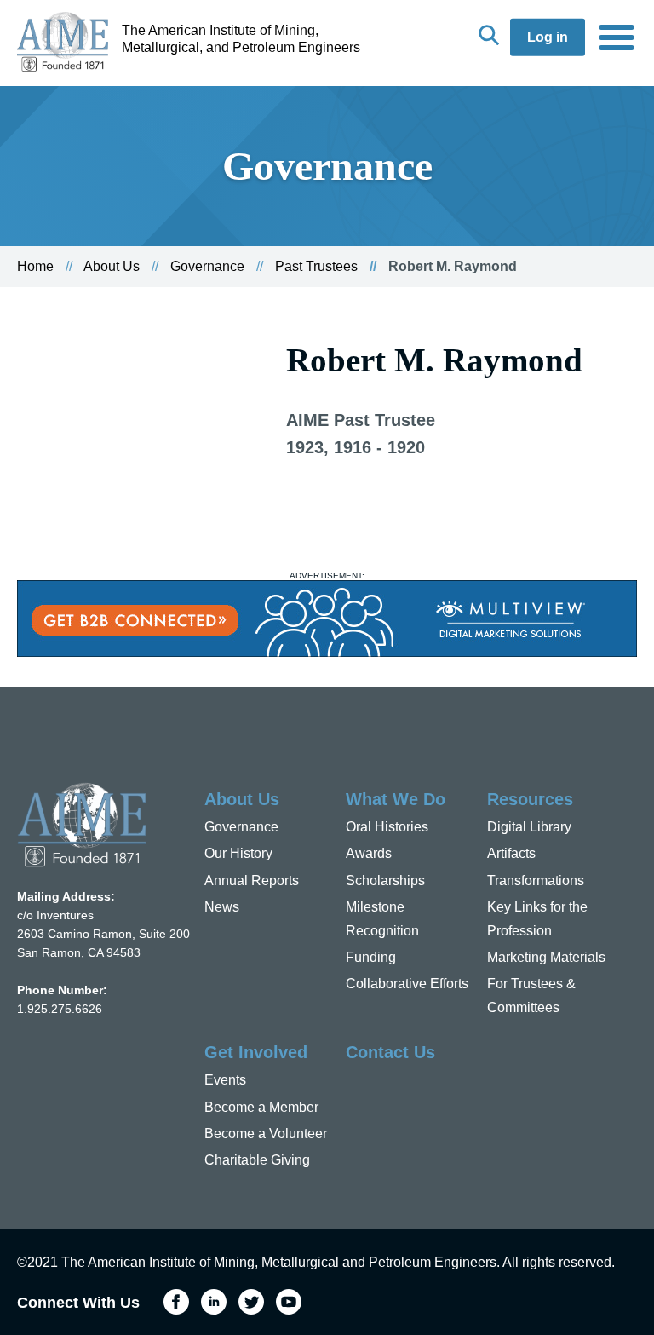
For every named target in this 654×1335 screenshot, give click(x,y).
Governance (207, 266)
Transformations (535, 880)
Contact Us (390, 1052)
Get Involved (255, 1052)
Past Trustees (316, 266)
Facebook (176, 1302)
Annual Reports (251, 880)
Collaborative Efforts (407, 983)
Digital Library (529, 827)
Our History (238, 853)
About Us (111, 266)
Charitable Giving (257, 1160)
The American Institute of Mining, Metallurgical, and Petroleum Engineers (241, 39)
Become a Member (261, 1107)
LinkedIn (214, 1302)
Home (35, 266)
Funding (371, 957)
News (221, 907)
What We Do (395, 799)
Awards (369, 853)
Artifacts (511, 853)
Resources (530, 799)
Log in (547, 37)
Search (489, 35)
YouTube (288, 1302)
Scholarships (385, 880)
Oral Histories (387, 827)
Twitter (251, 1302)
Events (225, 1080)
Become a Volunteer (265, 1133)
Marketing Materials (546, 957)
